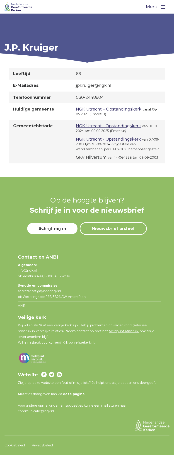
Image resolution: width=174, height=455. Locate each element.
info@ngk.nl (28, 271)
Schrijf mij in (52, 228)
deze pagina (74, 394)
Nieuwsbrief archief (113, 228)
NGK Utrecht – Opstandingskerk (108, 109)
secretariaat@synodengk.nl (39, 291)
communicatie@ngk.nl (36, 411)
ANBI (22, 306)
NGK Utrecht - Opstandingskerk (108, 125)
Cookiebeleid (15, 445)
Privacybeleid (42, 445)
